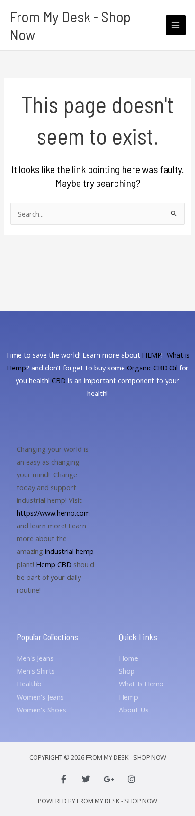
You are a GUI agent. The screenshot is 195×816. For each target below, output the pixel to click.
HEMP (151, 355)
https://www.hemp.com (53, 513)
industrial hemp (69, 551)
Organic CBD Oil (152, 367)
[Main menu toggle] (176, 25)
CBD (59, 380)
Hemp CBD (53, 564)
